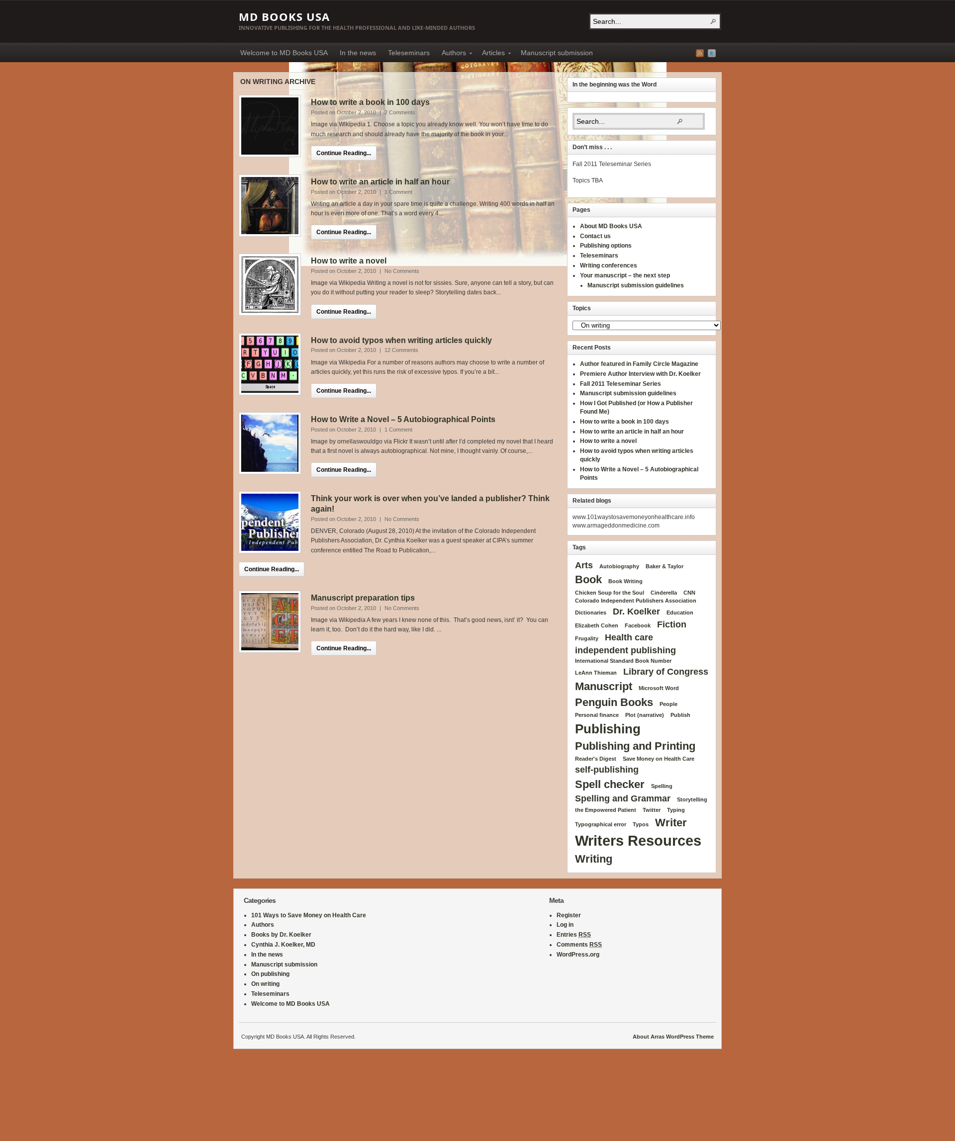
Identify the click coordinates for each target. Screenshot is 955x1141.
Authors (451, 54)
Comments (579, 944)
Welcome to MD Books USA (284, 53)
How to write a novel (348, 261)
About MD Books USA (611, 226)
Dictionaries (590, 612)
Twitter (712, 53)
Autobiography (619, 566)
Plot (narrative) (644, 715)
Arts (584, 565)
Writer (671, 822)
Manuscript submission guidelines (635, 285)
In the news (358, 53)
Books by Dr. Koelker (281, 934)
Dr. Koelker (636, 611)
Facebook (638, 625)
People (668, 704)
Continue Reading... (343, 153)
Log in (565, 924)
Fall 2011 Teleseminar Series (620, 383)
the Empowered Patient (605, 810)
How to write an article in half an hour (380, 181)
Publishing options (606, 245)
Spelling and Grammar (622, 798)
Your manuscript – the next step (625, 275)
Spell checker (610, 784)
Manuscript (603, 686)
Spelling (661, 786)
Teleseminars (409, 53)
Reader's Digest (595, 759)
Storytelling (692, 799)
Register (569, 915)
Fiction (671, 624)
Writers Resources (638, 840)
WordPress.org (578, 954)
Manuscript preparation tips (363, 598)
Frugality (586, 638)
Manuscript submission (557, 53)
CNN (689, 593)
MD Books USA (284, 16)
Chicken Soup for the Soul (609, 593)
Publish (680, 715)
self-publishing (607, 770)
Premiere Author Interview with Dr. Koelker (640, 373)
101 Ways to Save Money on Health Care (308, 915)
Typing (676, 810)
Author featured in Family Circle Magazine (639, 363)
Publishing (608, 728)
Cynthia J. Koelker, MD (283, 944)
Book (588, 579)
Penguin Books (614, 702)
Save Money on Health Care (658, 759)
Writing (593, 859)
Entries (574, 934)
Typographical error (600, 824)
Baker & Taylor (664, 566)
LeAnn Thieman (596, 673)
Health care (629, 637)
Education (680, 612)
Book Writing (625, 581)
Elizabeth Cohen (596, 625)
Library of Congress (665, 672)
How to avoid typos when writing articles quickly (401, 340)
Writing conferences (608, 265)
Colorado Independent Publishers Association (635, 601)
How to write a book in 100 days (370, 102)
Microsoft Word (659, 688)
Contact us (595, 236)
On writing (265, 983)
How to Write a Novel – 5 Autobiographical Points (403, 419)
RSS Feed (700, 53)
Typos (641, 824)
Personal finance (597, 715)
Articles (490, 54)
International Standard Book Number (623, 661)
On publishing (270, 973)
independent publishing (625, 650)
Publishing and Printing (635, 746)
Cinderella (664, 593)
